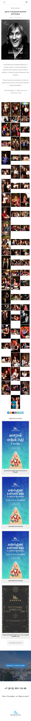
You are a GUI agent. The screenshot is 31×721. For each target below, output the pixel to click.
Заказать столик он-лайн (15, 665)
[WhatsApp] (18, 413)
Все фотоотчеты (15, 643)
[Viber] (15, 413)
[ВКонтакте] (8, 413)
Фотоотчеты (15, 8)
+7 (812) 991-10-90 (15, 688)
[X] (13, 413)
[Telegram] (23, 413)
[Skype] (20, 413)
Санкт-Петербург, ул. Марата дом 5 (15, 696)
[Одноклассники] (11, 413)
